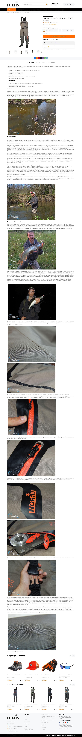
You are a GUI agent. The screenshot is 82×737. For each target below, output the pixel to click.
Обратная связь (45, 722)
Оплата (45, 9)
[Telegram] (47, 58)
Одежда (52, 49)
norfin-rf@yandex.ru (13, 724)
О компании (32, 9)
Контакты (39, 9)
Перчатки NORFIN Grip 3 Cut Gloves (48, 674)
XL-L (64, 30)
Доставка (57, 9)
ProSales (15, 735)
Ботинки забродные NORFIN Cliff (13, 674)
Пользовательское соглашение (48, 719)
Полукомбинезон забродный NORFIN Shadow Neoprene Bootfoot (14, 704)
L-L (56, 30)
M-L (50, 30)
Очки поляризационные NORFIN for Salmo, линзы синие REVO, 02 (65, 675)
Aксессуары (27, 721)
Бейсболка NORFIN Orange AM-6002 (31, 674)
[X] (41, 58)
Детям (25, 726)
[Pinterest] (39, 58)
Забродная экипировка (58, 49)
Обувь (25, 719)
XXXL (72, 30)
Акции (26, 9)
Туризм (26, 723)
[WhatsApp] (45, 58)
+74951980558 (55, 3)
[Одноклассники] (37, 58)
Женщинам (26, 724)
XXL (67, 30)
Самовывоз (51, 9)
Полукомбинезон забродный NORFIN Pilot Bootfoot (49, 704)
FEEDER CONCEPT (28, 729)
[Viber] (43, 58)
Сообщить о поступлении (59, 36)
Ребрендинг (20, 9)
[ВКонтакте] (35, 58)
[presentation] (6, 52)
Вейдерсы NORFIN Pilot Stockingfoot (31, 703)
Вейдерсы (65, 49)
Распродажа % (27, 728)
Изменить (57, 42)
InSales (23, 735)
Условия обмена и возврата (48, 720)
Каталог (12, 9)
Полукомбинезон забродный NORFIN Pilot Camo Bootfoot (66, 704)
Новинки (26, 716)
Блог (63, 9)
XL (60, 30)
